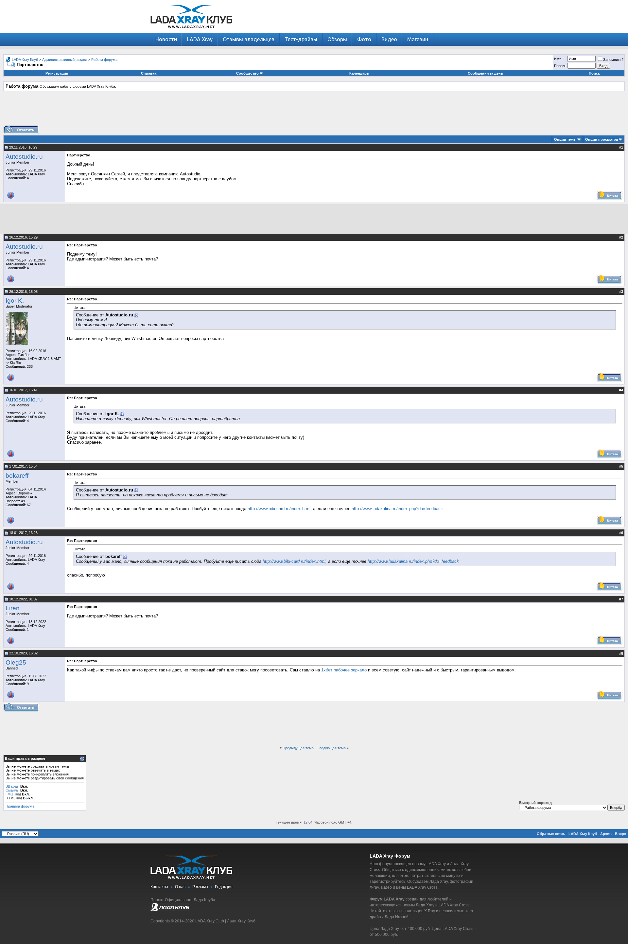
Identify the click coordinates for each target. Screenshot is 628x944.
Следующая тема (331, 748)
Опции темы (565, 139)
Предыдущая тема (298, 748)
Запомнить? (613, 60)
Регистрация (56, 73)
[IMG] (10, 794)
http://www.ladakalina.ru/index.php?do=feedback (397, 508)
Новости (166, 39)
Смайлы (12, 790)
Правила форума (20, 806)
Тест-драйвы (301, 39)
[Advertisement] (314, 110)
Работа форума (104, 60)
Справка (148, 73)
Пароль (560, 66)
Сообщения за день (485, 73)
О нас (180, 886)
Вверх (620, 834)
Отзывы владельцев (248, 39)
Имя (557, 59)
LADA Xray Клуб (25, 60)
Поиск (594, 73)
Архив (606, 834)
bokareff (17, 475)
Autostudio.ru (24, 156)
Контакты (159, 886)
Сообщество (247, 73)
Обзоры (337, 39)
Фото (364, 39)
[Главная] (191, 31)
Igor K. (15, 300)
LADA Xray (200, 39)
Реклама (200, 886)
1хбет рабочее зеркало (344, 670)
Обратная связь (551, 834)
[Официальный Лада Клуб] (169, 910)
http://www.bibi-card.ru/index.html (279, 508)
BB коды (12, 786)
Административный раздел (64, 60)
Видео (389, 39)
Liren (13, 608)
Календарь (359, 73)
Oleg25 (16, 662)
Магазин (417, 39)
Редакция (224, 886)
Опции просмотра (601, 139)
